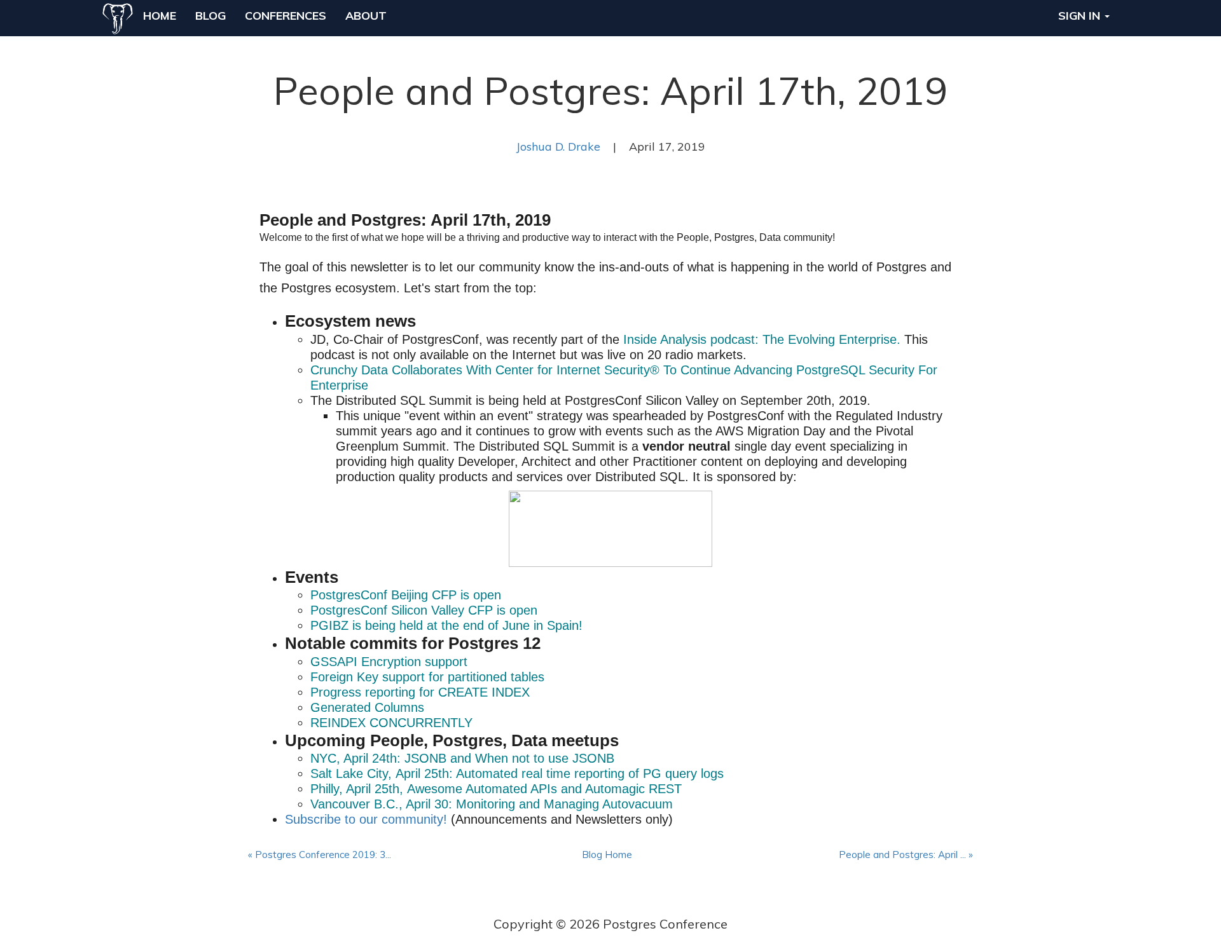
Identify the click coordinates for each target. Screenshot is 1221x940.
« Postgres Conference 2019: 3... (319, 854)
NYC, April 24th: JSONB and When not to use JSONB (464, 758)
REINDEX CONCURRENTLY (391, 723)
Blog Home (607, 854)
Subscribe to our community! (366, 819)
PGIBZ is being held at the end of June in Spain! (446, 625)
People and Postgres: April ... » (906, 854)
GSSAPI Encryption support (388, 662)
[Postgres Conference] (118, 16)
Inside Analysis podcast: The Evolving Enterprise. (761, 339)
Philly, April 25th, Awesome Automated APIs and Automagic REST (496, 789)
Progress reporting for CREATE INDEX (420, 692)
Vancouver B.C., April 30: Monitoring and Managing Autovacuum (491, 804)
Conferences (285, 15)
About (366, 15)
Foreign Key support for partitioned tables (427, 677)
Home (159, 15)
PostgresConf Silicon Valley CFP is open (423, 610)
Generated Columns (367, 707)
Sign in (1080, 15)
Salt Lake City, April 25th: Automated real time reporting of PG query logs (517, 773)
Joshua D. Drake (558, 146)
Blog (210, 15)
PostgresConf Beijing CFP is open (405, 595)
